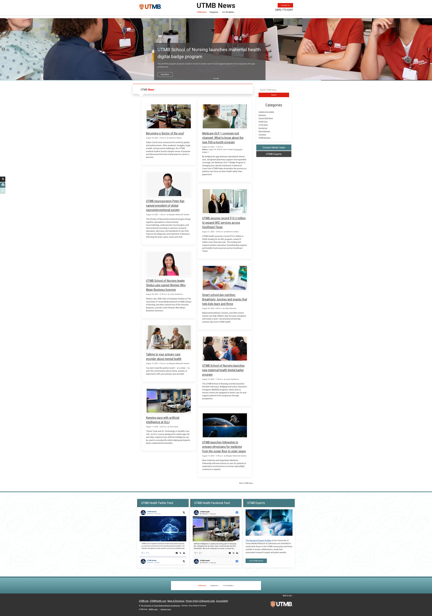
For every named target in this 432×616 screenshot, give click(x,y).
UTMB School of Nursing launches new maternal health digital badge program (223, 370)
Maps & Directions (175, 601)
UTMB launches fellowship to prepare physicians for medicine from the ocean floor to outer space (224, 446)
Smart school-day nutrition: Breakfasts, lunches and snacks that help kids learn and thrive (224, 299)
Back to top (287, 595)
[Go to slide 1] (214, 78)
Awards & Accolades (266, 112)
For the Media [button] (228, 12)
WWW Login (153, 609)
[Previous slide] (3, 49)
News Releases (264, 131)
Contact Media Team (273, 147)
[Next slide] (428, 49)
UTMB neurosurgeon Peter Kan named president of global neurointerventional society (165, 205)
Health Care (263, 122)
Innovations (263, 128)
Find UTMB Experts (256, 561)
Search (273, 95)
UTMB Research (265, 138)
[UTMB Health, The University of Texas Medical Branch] (282, 605)
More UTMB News (246, 483)
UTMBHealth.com (158, 601)
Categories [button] (213, 12)
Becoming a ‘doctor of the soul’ (165, 133)
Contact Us (285, 5)
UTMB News (202, 12)
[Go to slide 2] (216, 78)
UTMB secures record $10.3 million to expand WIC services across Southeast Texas (224, 222)
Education (262, 115)
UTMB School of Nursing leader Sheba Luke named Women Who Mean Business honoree (166, 285)
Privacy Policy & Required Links (200, 601)
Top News (262, 135)
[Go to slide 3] (217, 78)
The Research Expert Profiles (258, 540)
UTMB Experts (274, 154)
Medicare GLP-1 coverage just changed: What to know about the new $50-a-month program (222, 137)
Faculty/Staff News (266, 118)
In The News (263, 125)
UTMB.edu (144, 601)
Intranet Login (166, 609)
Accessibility (222, 601)
